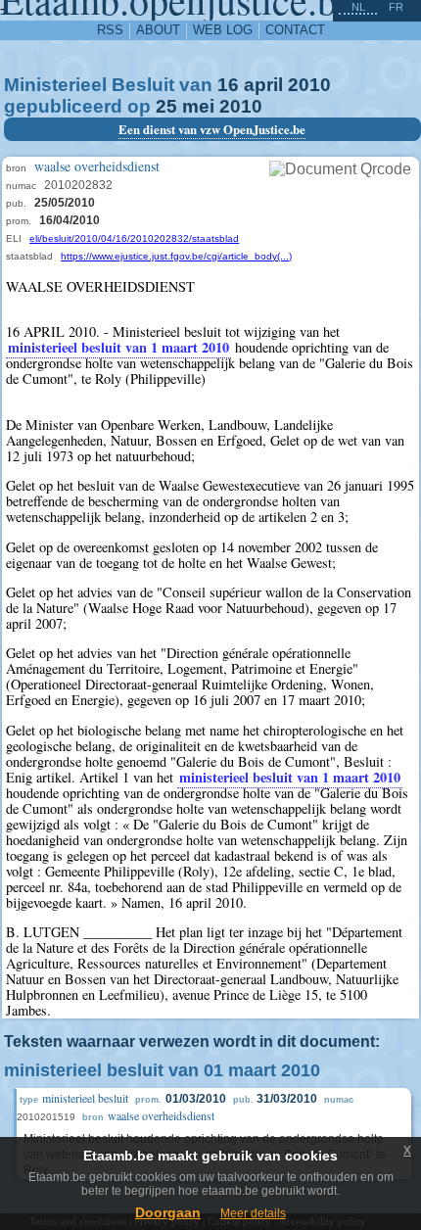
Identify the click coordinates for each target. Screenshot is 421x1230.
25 (166, 106)
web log (223, 30)
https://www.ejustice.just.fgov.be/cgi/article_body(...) (176, 256)
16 (228, 84)
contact (295, 30)
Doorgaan (168, 1212)
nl (358, 7)
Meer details (253, 1213)
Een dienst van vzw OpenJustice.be (211, 129)
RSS (110, 30)
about (158, 30)
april (263, 84)
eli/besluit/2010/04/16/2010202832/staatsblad (134, 238)
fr (396, 7)
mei (198, 106)
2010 (309, 84)
